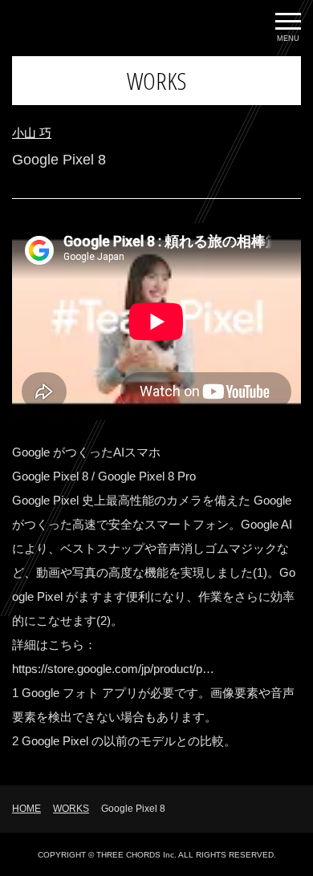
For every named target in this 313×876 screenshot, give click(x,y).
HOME (26, 808)
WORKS (71, 808)
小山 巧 (31, 133)
